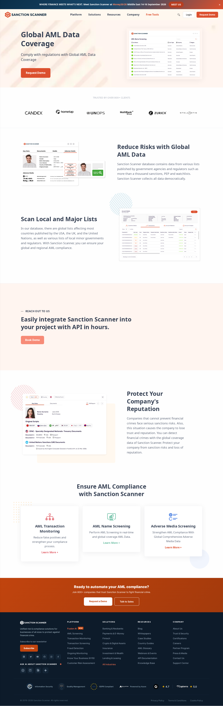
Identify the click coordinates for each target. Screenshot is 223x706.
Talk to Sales (127, 601)
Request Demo (207, 14)
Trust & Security (181, 633)
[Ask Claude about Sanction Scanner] (38, 670)
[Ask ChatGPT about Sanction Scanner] (23, 670)
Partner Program (181, 648)
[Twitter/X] (30, 656)
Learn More (48, 552)
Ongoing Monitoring (77, 653)
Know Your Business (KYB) (81, 658)
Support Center (181, 663)
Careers (177, 643)
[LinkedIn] (24, 656)
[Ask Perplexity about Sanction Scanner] (30, 670)
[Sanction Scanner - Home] (25, 14)
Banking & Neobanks (113, 628)
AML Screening (75, 633)
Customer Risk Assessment (81, 663)
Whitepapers (144, 633)
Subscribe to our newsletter (33, 641)
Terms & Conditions (177, 700)
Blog (140, 628)
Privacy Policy (157, 700)
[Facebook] (58, 656)
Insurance (108, 648)
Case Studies (144, 638)
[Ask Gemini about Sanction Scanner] (45, 670)
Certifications (180, 638)
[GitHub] (44, 656)
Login (189, 14)
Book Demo (32, 340)
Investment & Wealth (113, 653)
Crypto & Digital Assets (114, 643)
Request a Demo (98, 601)
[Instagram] (51, 656)
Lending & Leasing (112, 658)
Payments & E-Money (113, 633)
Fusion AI (74, 628)
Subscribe (29, 648)
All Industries (109, 664)
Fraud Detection (75, 648)
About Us (177, 628)
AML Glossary (145, 648)
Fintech (106, 638)
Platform (76, 14)
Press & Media (180, 653)
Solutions (94, 14)
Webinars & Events (147, 653)
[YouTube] (37, 656)
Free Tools (152, 14)
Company (133, 14)
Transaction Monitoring (79, 638)
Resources (113, 14)
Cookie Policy (196, 700)
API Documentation (147, 658)
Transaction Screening (78, 643)
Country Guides (146, 643)
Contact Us (178, 658)
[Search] (178, 14)
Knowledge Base (146, 663)
